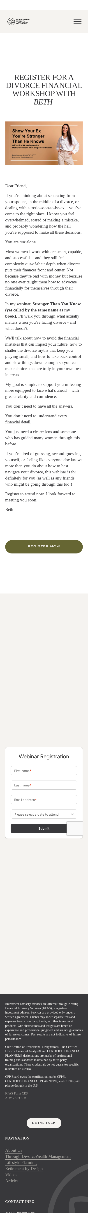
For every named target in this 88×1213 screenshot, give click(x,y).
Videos (11, 1174)
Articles (11, 1180)
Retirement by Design (24, 1168)
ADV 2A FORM (15, 1098)
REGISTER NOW (44, 546)
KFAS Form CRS (16, 1093)
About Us (13, 1150)
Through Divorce (20, 1156)
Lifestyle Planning (21, 1162)
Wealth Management (53, 1156)
